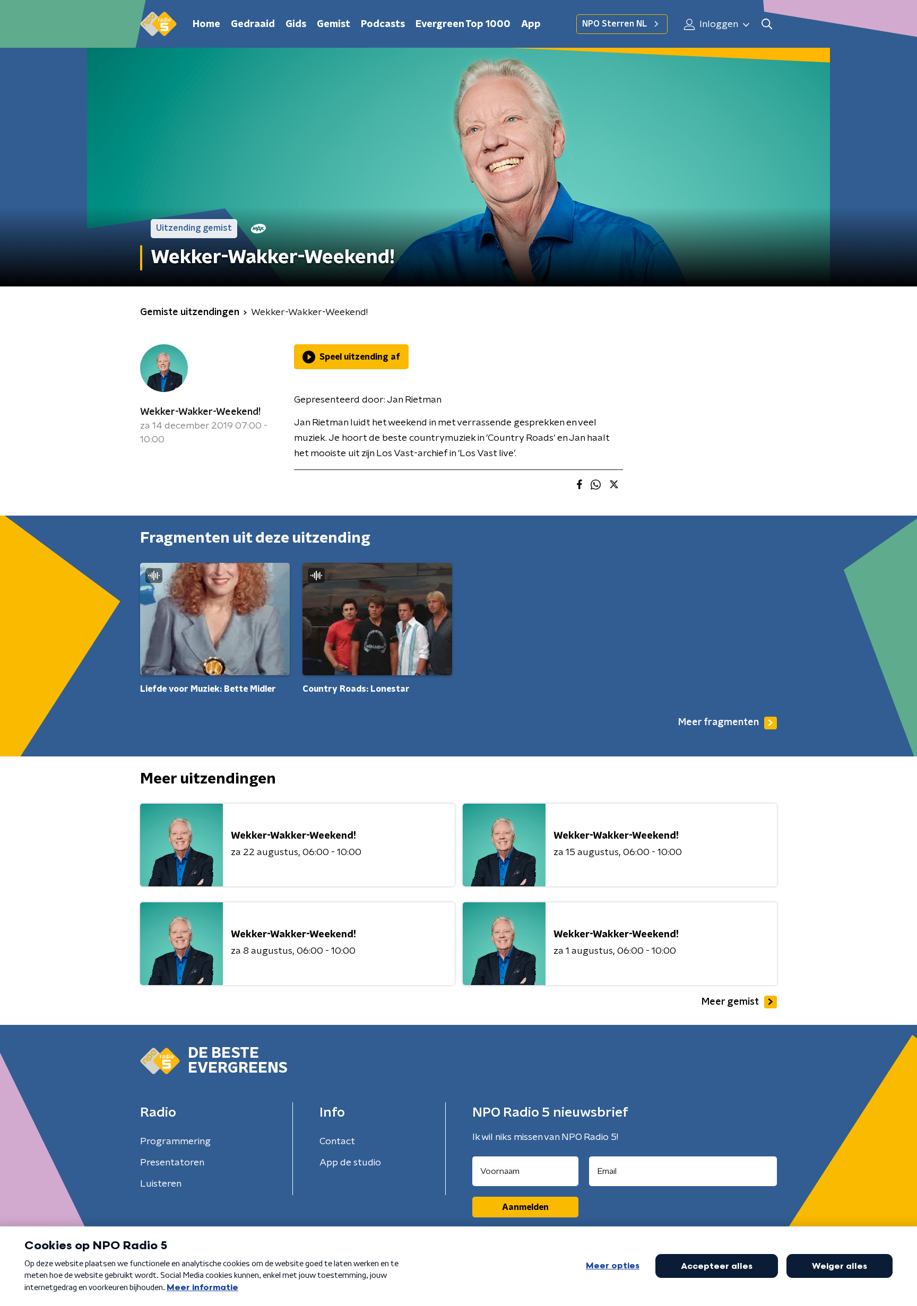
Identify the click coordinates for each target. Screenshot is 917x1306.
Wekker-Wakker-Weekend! (200, 412)
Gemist (333, 24)
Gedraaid (253, 24)
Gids (296, 24)
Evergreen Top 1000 (463, 24)
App (531, 24)
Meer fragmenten (718, 722)
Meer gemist (730, 1002)
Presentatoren (172, 1163)
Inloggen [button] (717, 24)
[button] (766, 24)
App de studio (350, 1163)
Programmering (175, 1141)
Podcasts (383, 24)
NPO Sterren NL (614, 24)
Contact (337, 1141)
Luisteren (160, 1184)
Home (206, 24)
